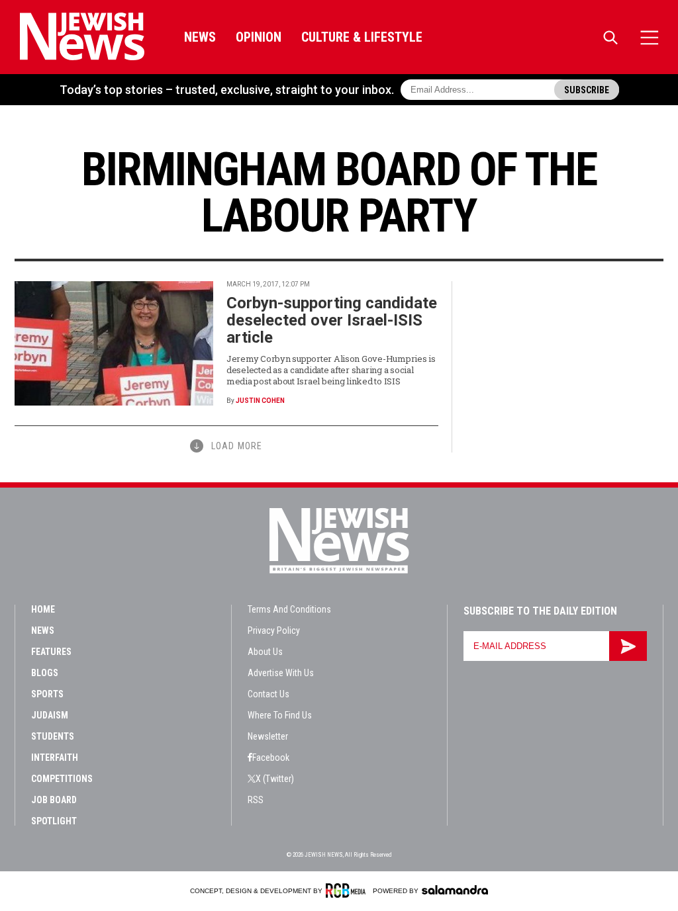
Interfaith (54, 757)
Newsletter (268, 736)
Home (43, 609)
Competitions (62, 778)
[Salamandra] (455, 889)
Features (51, 651)
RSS (256, 800)
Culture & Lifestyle (361, 37)
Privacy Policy (274, 630)
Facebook (270, 757)
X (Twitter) (275, 778)
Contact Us (268, 694)
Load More (236, 446)
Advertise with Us (281, 673)
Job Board (54, 800)
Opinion (258, 37)
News (200, 37)
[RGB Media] (348, 890)
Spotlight (54, 821)
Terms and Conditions (289, 609)
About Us (265, 651)
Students (52, 736)
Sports (47, 694)
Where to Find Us (280, 715)
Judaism (49, 715)
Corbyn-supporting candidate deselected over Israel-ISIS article (331, 320)
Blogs (44, 673)
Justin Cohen (260, 400)
